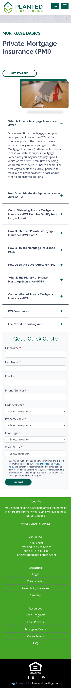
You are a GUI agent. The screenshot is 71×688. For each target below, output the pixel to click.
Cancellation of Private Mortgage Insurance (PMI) (30, 296)
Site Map (35, 595)
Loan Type (12, 433)
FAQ (35, 643)
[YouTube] (43, 677)
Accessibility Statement (35, 588)
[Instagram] (33, 677)
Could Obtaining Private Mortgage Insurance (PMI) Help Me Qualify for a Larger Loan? (32, 214)
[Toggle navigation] (65, 6)
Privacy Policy (35, 581)
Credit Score (13, 447)
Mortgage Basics (35, 629)
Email (9, 376)
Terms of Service (41, 463)
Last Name (13, 362)
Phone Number (15, 390)
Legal (35, 574)
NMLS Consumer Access (36, 523)
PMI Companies (18, 311)
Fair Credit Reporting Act (25, 324)
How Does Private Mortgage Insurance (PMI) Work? (34, 195)
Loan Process (35, 622)
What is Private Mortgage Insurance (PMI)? (32, 123)
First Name (13, 348)
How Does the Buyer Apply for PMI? (31, 264)
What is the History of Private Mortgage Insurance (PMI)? (28, 279)
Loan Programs (35, 615)
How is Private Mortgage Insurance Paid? (31, 249)
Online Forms (35, 636)
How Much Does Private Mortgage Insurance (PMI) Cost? (31, 233)
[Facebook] (28, 677)
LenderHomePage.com (46, 683)
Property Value (15, 419)
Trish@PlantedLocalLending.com (35, 555)
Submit (18, 482)
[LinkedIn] (38, 677)
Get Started (19, 73)
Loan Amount (14, 405)
